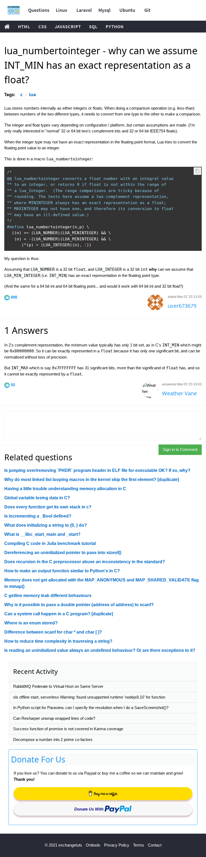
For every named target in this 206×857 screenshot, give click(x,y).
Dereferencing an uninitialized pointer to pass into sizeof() (62, 552)
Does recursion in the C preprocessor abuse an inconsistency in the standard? (84, 561)
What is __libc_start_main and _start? (42, 534)
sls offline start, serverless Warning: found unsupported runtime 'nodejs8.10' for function (89, 697)
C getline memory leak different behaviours (47, 595)
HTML (24, 27)
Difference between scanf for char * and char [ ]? (53, 632)
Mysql (104, 10)
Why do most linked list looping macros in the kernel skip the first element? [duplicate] (91, 479)
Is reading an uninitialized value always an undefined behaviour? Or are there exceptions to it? (99, 650)
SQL (93, 27)
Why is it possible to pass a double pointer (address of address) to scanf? (79, 604)
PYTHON (115, 27)
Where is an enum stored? (31, 623)
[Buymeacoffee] (103, 793)
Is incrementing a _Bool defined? (37, 516)
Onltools (93, 845)
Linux (61, 10)
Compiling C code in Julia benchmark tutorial (50, 543)
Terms (138, 845)
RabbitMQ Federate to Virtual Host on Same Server (58, 686)
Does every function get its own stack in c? (47, 507)
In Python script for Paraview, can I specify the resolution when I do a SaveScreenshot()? (90, 707)
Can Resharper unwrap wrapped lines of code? (54, 718)
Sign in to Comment (180, 449)
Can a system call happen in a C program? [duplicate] (58, 614)
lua (32, 94)
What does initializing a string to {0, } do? (45, 525)
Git (147, 10)
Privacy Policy (116, 845)
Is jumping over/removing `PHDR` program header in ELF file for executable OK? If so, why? (97, 470)
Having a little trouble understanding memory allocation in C (65, 488)
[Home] (13, 10)
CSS (42, 27)
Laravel (84, 10)
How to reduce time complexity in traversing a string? (58, 641)
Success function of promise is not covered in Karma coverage (68, 728)
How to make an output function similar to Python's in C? (62, 571)
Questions (38, 10)
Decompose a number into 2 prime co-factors (53, 739)
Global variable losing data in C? (37, 498)
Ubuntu (127, 10)
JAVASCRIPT (68, 27)
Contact (154, 845)
